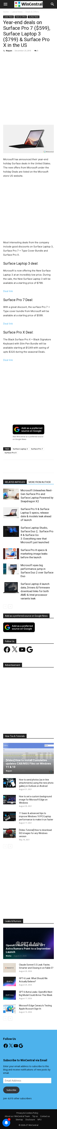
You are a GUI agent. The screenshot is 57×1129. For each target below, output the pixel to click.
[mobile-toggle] (5, 4)
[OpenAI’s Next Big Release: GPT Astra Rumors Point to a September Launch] (28, 943)
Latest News (17, 11)
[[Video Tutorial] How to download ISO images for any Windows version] (9, 833)
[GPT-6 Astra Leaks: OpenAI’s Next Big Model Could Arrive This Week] (9, 995)
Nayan (9, 50)
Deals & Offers (32, 11)
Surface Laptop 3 (20, 449)
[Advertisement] (28, 84)
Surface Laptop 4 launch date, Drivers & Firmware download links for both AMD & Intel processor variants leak (35, 591)
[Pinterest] (31, 117)
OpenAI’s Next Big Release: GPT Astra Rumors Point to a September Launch (28, 948)
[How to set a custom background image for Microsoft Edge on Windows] (9, 799)
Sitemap (19, 1119)
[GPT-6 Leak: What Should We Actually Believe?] (9, 981)
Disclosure (30, 1119)
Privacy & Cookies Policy (27, 1113)
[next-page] (10, 606)
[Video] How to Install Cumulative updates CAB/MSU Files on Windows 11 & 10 (28, 763)
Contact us (45, 1116)
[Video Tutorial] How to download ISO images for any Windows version (35, 833)
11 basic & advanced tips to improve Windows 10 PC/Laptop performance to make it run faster (36, 816)
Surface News (33, 17)
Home (6, 11)
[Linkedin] (45, 117)
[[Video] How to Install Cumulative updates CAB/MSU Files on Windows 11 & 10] (28, 758)
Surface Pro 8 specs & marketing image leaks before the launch (34, 553)
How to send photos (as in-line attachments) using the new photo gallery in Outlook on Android (36, 782)
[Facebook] (16, 117)
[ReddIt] (53, 117)
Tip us (35, 1116)
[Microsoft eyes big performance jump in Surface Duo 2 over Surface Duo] (11, 568)
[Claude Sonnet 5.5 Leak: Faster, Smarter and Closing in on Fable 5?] (9, 968)
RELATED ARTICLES (15, 482)
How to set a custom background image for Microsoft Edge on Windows (35, 799)
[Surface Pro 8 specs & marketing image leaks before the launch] (11, 553)
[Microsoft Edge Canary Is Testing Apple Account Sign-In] (9, 1008)
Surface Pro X (10, 452)
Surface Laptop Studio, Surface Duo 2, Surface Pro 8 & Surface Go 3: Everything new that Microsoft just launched (37, 535)
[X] (23, 117)
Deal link (8, 291)
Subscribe (11, 1089)
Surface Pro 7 (37, 449)
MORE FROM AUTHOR (40, 482)
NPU (39, 1119)
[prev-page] (5, 606)
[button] (52, 4)
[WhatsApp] (38, 117)
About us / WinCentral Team (17, 1116)
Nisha (8, 956)
